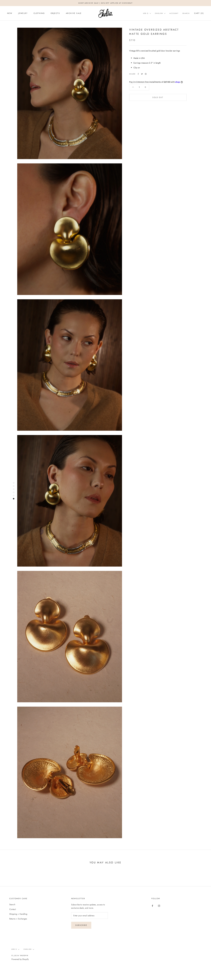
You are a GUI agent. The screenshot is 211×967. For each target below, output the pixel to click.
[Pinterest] (146, 74)
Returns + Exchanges (18, 918)
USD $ (145, 13)
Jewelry (23, 13)
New (9, 13)
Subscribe (81, 925)
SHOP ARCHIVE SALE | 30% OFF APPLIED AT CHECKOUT (105, 3)
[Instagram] (159, 905)
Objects (55, 13)
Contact (12, 909)
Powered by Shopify (20, 959)
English (159, 13)
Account (174, 13)
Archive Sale (74, 13)
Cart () (199, 13)
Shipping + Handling (18, 914)
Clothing (39, 13)
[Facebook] (138, 74)
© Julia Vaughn (19, 955)
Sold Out (157, 97)
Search (186, 13)
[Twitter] (142, 74)
